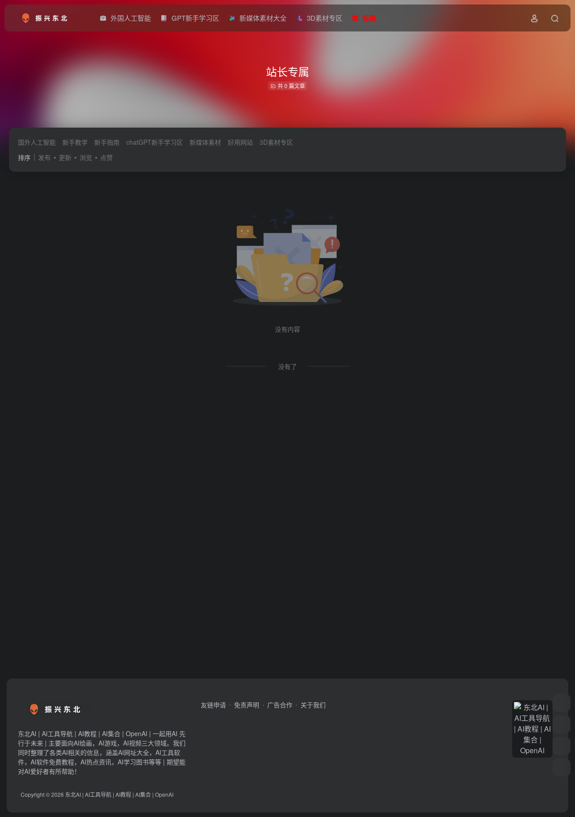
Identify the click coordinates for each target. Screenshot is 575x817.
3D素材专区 (276, 142)
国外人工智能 (37, 142)
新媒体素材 (205, 142)
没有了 (287, 366)
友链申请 (213, 704)
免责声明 (246, 704)
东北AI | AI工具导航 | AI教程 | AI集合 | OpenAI (119, 794)
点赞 (106, 157)
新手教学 (75, 142)
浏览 (86, 157)
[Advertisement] (278, 532)
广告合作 (279, 704)
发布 (44, 157)
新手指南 (106, 142)
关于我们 (313, 704)
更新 (65, 157)
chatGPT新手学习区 (154, 142)
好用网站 (240, 142)
